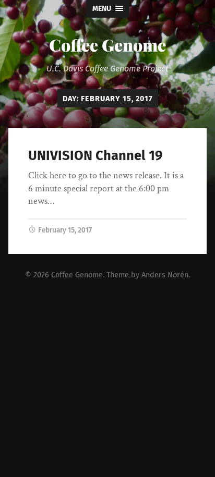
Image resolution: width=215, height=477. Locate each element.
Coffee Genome (107, 44)
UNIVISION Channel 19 (95, 156)
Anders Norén (164, 275)
